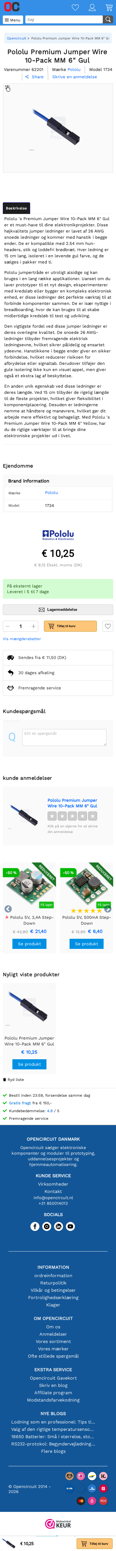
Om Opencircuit (53, 1318)
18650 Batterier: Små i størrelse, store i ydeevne (53, 1436)
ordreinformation (53, 1275)
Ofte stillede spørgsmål (53, 1356)
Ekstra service (53, 1369)
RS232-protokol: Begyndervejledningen (53, 1444)
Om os (53, 1326)
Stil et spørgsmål (40, 733)
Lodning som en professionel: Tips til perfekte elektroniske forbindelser (53, 1422)
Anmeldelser (53, 1334)
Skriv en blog (53, 1385)
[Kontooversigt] (87, 8)
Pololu (51, 492)
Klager (53, 1305)
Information (53, 1267)
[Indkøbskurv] (104, 8)
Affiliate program (53, 1392)
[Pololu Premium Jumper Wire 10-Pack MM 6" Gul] (25, 816)
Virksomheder (53, 1184)
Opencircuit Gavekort (53, 1378)
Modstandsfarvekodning (53, 1400)
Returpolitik (53, 1283)
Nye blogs (53, 1413)
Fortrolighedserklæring (53, 1297)
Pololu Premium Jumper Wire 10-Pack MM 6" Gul (72, 803)
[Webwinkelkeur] (58, 1524)
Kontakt (53, 1191)
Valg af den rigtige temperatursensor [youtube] (53, 1429)
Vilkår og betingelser (53, 1290)
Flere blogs (53, 1451)
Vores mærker (53, 1348)
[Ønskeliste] (70, 8)
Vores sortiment (53, 1341)
